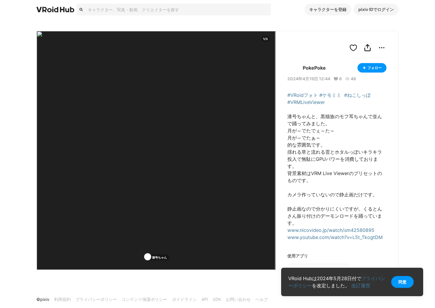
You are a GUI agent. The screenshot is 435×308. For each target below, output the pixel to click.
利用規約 (62, 299)
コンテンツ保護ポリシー (144, 299)
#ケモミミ (330, 95)
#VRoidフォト (302, 95)
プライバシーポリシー (96, 299)
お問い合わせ (238, 299)
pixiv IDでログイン (376, 9)
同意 (402, 281)
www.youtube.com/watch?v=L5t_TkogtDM (335, 237)
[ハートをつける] (353, 47)
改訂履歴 (360, 285)
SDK (217, 299)
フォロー (375, 67)
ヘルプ (261, 299)
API (205, 299)
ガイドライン (184, 299)
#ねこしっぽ (357, 95)
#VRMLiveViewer (306, 102)
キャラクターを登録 (328, 9)
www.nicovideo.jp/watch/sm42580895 (330, 230)
